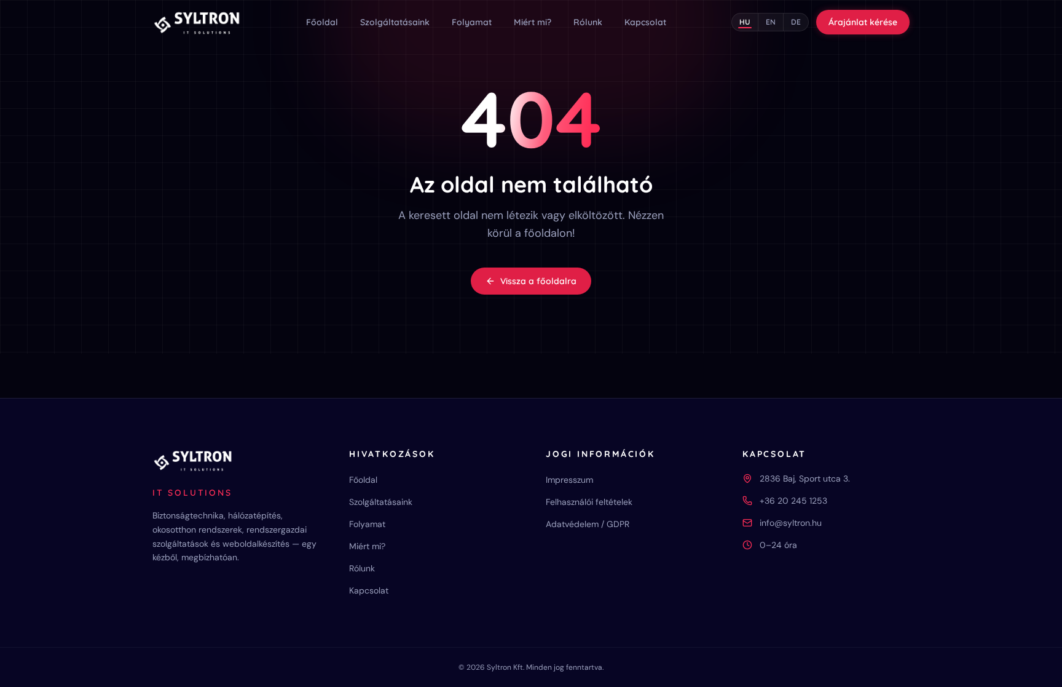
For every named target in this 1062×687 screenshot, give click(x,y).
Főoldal (322, 22)
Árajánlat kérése (862, 22)
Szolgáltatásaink (395, 22)
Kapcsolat (645, 22)
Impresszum (569, 479)
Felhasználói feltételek (589, 501)
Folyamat (472, 22)
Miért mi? (532, 22)
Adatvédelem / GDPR (587, 524)
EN (771, 21)
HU (744, 21)
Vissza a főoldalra (538, 281)
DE (796, 21)
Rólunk (587, 22)
